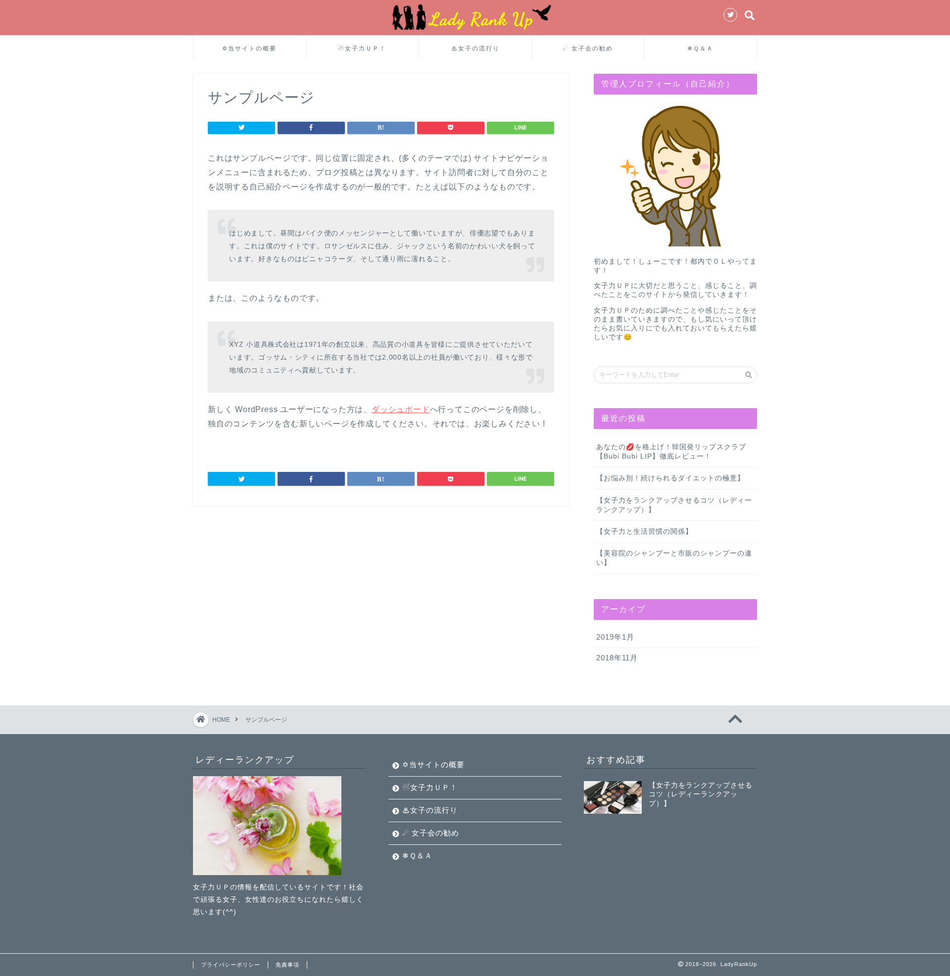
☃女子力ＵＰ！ (362, 48)
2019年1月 (615, 637)
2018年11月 (617, 657)
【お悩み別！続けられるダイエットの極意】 (670, 478)
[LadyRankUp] (475, 29)
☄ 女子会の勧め (588, 48)
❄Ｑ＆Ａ (700, 48)
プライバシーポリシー (230, 965)
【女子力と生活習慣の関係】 (644, 531)
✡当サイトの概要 (249, 48)
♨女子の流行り (475, 48)
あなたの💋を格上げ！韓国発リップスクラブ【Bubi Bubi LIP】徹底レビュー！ (671, 451)
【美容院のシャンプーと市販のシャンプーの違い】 (674, 558)
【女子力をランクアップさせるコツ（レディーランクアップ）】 (674, 505)
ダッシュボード (401, 409)
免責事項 (287, 965)
